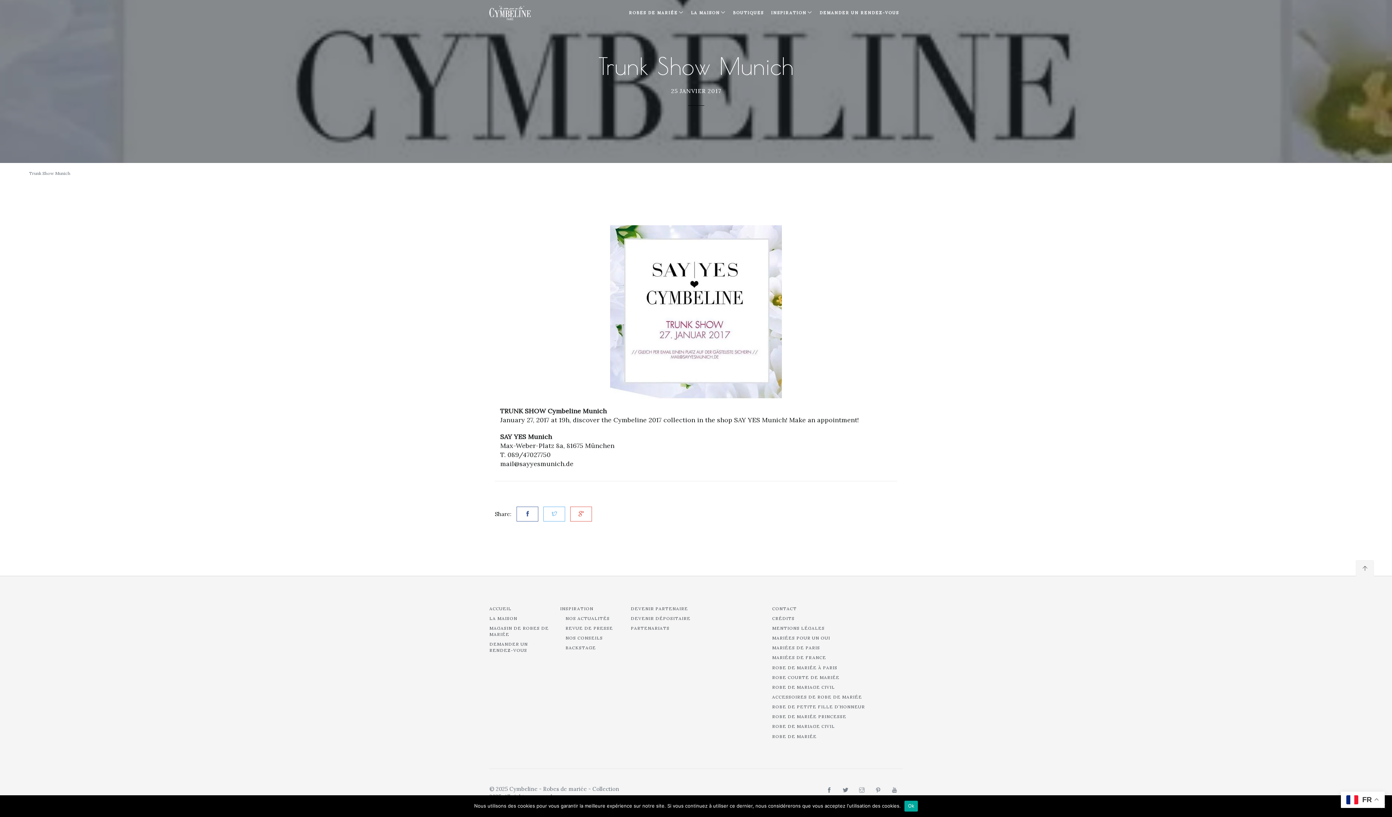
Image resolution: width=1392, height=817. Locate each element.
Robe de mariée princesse (809, 716)
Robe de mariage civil (803, 687)
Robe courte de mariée (806, 677)
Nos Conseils (584, 638)
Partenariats (650, 628)
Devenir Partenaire (659, 608)
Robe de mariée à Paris (804, 667)
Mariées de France (799, 657)
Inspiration (576, 608)
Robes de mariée (653, 12)
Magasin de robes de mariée (519, 631)
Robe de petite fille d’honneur (818, 706)
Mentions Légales (798, 628)
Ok (911, 806)
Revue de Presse (589, 628)
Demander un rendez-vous (859, 12)
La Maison (705, 12)
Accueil (500, 608)
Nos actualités (588, 618)
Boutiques (748, 12)
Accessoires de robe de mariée (817, 697)
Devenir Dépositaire (661, 618)
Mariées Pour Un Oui (801, 638)
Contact (784, 608)
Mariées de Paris (796, 647)
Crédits (783, 618)
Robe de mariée (794, 736)
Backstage (581, 647)
